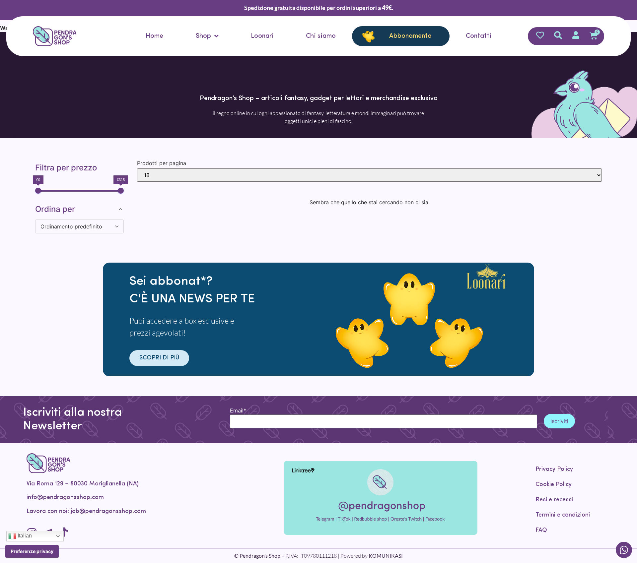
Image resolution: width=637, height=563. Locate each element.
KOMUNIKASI (386, 555)
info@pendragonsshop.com (65, 498)
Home (154, 36)
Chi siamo (321, 36)
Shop (203, 36)
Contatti (478, 36)
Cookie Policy (553, 485)
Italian (24, 535)
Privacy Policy (554, 469)
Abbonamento (410, 36)
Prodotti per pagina (161, 163)
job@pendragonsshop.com (108, 512)
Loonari (262, 36)
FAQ (541, 530)
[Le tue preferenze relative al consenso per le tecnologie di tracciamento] (32, 551)
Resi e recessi (554, 500)
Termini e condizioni (562, 515)
